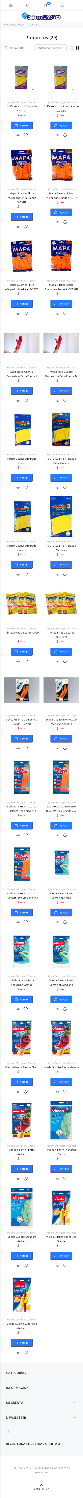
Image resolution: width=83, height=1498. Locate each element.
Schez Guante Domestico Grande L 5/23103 (21, 722)
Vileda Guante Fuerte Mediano (22, 1152)
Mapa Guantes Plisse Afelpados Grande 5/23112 (61, 195)
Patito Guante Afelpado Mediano (61, 548)
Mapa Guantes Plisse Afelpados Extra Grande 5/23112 (21, 198)
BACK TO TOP (41, 1489)
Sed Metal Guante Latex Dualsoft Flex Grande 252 (61, 809)
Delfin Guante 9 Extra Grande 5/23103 (61, 108)
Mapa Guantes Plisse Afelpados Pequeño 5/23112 (61, 287)
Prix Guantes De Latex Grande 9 (61, 635)
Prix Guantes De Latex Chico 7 (22, 635)
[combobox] (51, 47)
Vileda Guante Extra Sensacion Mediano (61, 982)
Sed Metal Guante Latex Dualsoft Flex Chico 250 (22, 809)
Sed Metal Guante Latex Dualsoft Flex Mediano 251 (22, 895)
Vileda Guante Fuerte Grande (61, 1067)
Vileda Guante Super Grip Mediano (22, 1326)
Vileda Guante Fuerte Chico (21, 1067)
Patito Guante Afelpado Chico (22, 461)
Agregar (24, 126)
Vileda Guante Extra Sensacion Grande (22, 982)
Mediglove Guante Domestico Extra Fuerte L (21, 374)
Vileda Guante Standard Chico (61, 1152)
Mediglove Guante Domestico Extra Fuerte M (61, 374)
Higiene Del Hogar (16, 103)
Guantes (32, 103)
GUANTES (34, 25)
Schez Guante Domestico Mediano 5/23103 (61, 722)
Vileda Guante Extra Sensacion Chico (61, 895)
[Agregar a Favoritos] (25, 135)
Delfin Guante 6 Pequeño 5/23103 (22, 108)
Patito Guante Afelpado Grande (22, 548)
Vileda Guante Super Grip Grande (61, 1239)
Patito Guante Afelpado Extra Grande (61, 461)
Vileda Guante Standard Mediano (21, 1239)
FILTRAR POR (16, 48)
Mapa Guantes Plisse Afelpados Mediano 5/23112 (21, 287)
